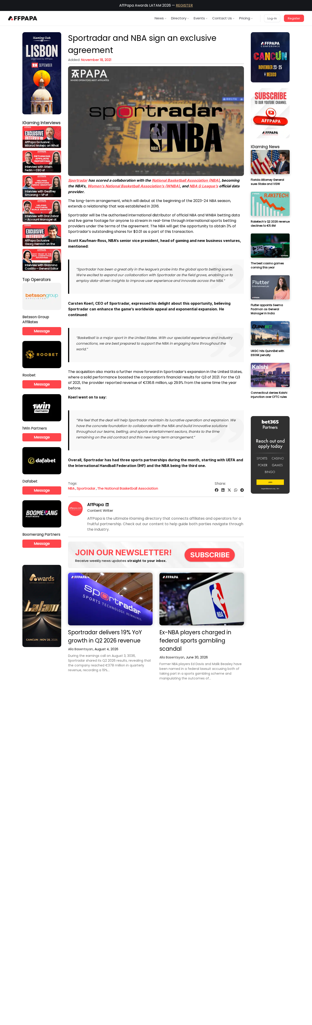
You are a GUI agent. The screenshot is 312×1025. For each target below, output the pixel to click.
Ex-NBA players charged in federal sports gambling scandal (195, 641)
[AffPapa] (75, 514)
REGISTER (184, 5)
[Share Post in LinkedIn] (223, 490)
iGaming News (265, 146)
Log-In (272, 18)
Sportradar (77, 180)
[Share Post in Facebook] (216, 490)
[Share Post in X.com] (229, 490)
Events (199, 18)
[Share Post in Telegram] (242, 490)
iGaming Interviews (41, 123)
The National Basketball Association (127, 488)
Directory (178, 18)
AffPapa (95, 504)
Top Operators (36, 279)
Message (42, 331)
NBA (71, 488)
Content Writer (100, 510)
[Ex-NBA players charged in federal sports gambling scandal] (201, 599)
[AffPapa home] (22, 18)
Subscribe (210, 555)
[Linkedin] (107, 504)
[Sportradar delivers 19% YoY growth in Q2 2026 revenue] (110, 599)
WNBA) (133, 186)
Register (294, 18)
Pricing (244, 18)
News (159, 18)
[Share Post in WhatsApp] (235, 490)
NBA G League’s (203, 186)
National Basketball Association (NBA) (185, 180)
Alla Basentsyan (80, 649)
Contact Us (222, 18)
